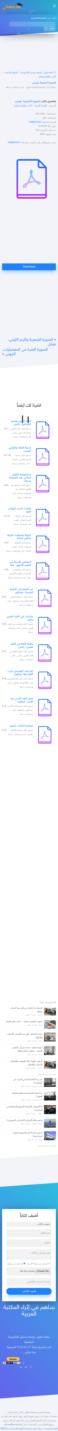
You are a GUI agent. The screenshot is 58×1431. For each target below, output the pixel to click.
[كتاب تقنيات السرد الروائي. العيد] (42, 517)
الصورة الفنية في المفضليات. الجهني (25, 352)
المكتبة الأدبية (11, 72)
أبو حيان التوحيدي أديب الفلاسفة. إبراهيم (20, 672)
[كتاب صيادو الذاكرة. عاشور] (44, 735)
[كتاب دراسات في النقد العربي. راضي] (44, 625)
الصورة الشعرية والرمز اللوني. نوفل (32, 342)
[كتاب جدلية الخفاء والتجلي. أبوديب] (42, 456)
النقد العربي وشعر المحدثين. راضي (21, 422)
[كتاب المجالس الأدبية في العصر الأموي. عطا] (42, 571)
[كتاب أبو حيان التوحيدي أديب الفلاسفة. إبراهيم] (44, 680)
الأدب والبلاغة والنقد (47, 77)
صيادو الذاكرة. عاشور (21, 725)
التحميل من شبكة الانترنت (37, 1264)
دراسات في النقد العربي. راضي (19, 618)
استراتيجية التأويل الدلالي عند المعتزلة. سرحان (20, 478)
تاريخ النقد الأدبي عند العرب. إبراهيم (21, 700)
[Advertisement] (29, 234)
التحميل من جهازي (15, 1264)
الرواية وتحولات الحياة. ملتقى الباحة (19, 536)
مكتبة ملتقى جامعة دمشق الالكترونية (37, 72)
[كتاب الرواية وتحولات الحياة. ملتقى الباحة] (42, 544)
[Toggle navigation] (53, 6)
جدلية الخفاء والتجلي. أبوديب (19, 449)
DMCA (3, 1428)
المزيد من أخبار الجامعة (47, 1146)
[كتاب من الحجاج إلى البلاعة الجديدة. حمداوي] (44, 598)
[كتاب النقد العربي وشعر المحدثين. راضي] (42, 430)
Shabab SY (24, 1347)
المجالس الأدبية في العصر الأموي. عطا (20, 563)
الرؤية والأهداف (51, 1428)
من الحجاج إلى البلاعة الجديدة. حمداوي (21, 591)
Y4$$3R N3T (35, 122)
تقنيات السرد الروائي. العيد (19, 510)
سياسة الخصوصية (34, 1428)
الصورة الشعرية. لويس (44, 82)
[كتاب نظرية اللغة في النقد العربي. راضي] (44, 653)
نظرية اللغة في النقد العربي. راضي (21, 645)
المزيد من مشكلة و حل (47, 1074)
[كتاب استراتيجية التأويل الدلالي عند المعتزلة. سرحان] (42, 483)
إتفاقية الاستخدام (16, 1428)
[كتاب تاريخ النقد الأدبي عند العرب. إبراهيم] (44, 707)
